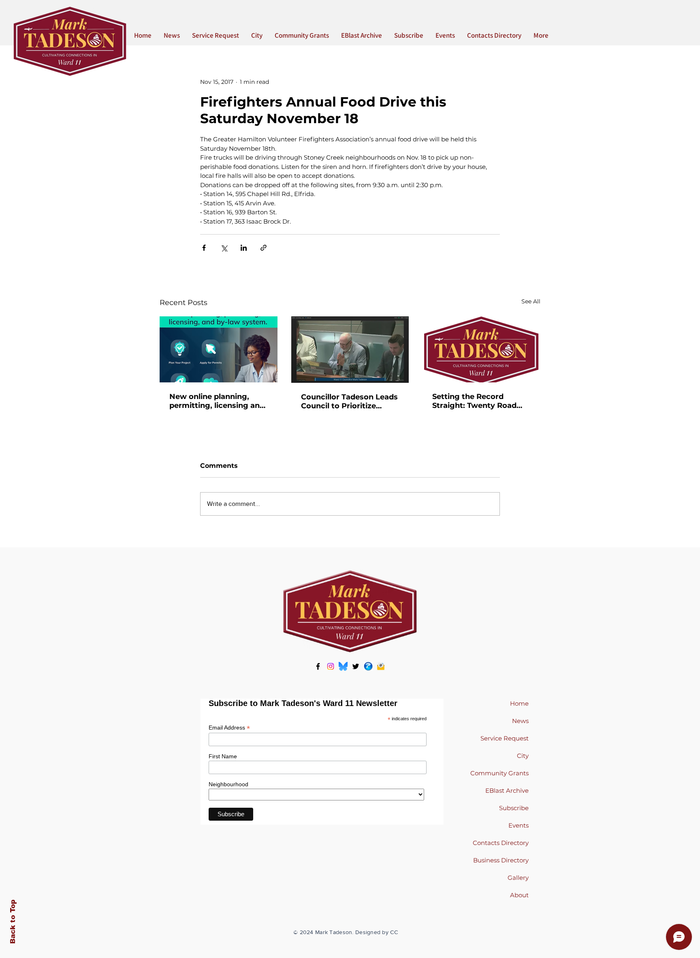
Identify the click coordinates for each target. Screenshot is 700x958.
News (520, 721)
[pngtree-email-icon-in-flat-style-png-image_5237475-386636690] (380, 666)
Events (518, 825)
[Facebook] (318, 666)
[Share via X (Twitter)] (224, 248)
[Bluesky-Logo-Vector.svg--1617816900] (343, 666)
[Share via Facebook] (204, 248)
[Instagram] (330, 666)
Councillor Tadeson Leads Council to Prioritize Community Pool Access (349, 401)
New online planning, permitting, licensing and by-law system (217, 401)
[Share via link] (263, 248)
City (523, 756)
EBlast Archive (507, 790)
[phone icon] (368, 666)
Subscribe (514, 808)
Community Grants (499, 773)
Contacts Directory (501, 843)
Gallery (518, 877)
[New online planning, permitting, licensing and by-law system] (218, 349)
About (519, 895)
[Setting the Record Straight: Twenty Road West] (481, 349)
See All (530, 301)
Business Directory (501, 860)
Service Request (504, 738)
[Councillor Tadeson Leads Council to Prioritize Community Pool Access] (350, 349)
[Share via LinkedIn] (244, 248)
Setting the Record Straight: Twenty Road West (474, 401)
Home (519, 703)
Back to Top (13, 922)
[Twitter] (355, 666)
